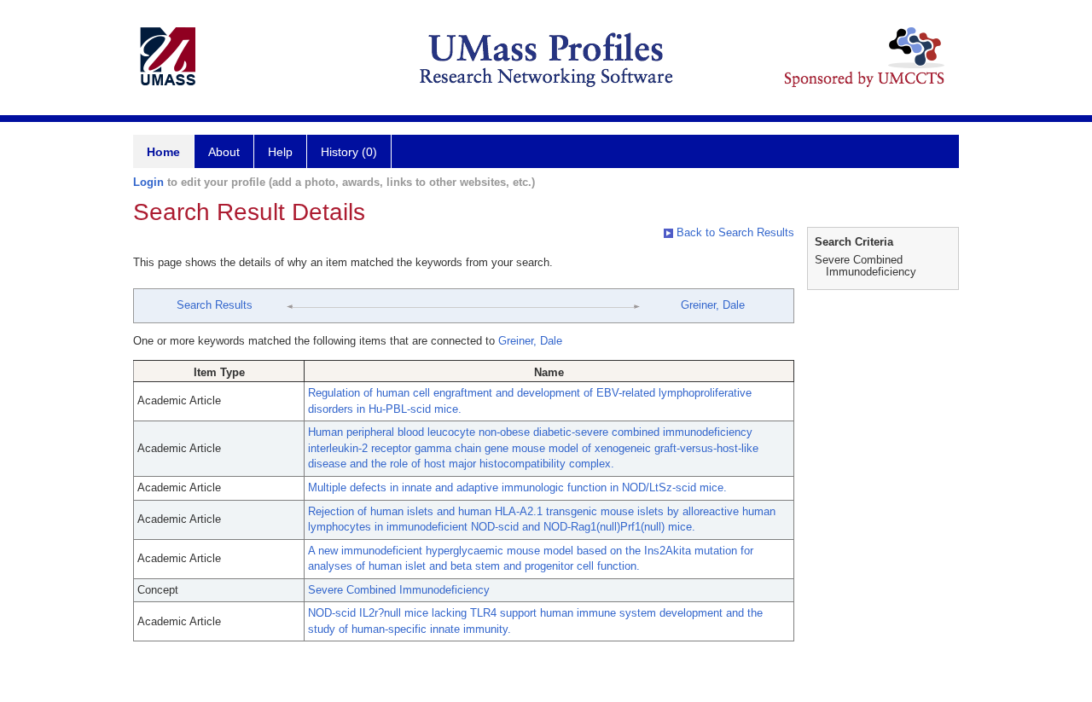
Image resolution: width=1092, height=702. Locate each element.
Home (163, 152)
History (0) (349, 152)
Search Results (215, 305)
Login (148, 182)
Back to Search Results (733, 232)
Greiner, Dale (713, 305)
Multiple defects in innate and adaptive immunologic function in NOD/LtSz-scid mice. (517, 487)
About (224, 152)
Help (280, 152)
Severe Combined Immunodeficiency (399, 589)
